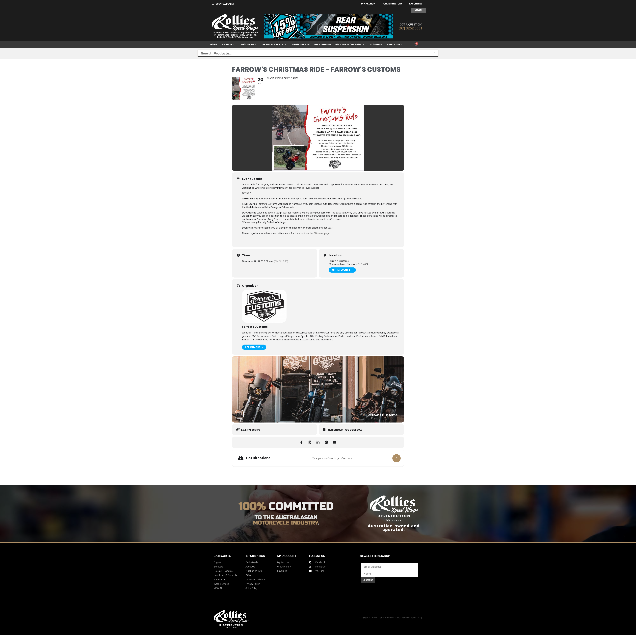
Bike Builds (322, 44)
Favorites (415, 3)
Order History (392, 3)
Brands (227, 44)
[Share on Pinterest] (326, 442)
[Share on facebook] (301, 442)
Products (247, 44)
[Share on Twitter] (310, 442)
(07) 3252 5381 (411, 28)
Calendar (335, 430)
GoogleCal (353, 430)
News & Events (273, 44)
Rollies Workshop (348, 44)
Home (213, 44)
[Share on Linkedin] (318, 442)
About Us (393, 44)
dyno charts (301, 44)
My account (369, 3)
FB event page (322, 233)
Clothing (376, 44)
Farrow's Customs (254, 327)
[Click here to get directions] (396, 458)
